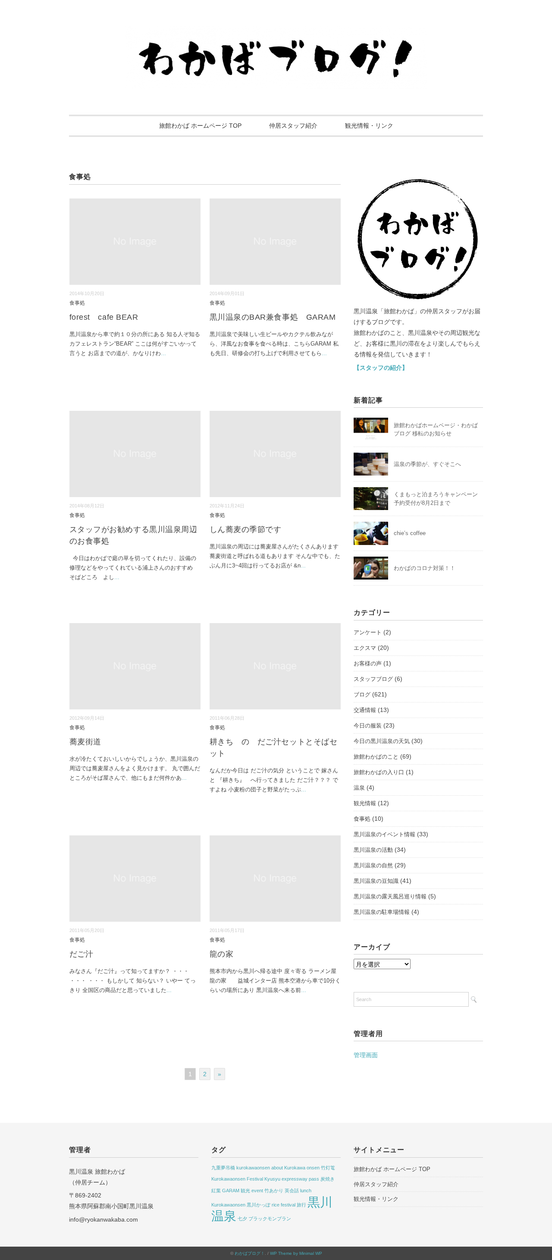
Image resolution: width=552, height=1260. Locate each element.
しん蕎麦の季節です (246, 529)
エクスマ (365, 648)
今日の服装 (368, 725)
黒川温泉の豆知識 (376, 881)
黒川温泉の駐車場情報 (382, 912)
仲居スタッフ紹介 (293, 125)
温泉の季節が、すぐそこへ (427, 464)
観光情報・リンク (369, 125)
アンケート (368, 632)
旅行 (301, 1204)
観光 (245, 1190)
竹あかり (273, 1190)
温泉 (359, 787)
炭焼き (327, 1178)
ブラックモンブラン (269, 1218)
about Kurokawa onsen (295, 1167)
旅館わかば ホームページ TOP (200, 125)
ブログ (362, 694)
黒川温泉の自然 (373, 865)
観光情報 (365, 803)
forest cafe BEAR (103, 317)
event (257, 1190)
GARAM (230, 1190)
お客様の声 (368, 663)
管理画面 (366, 1055)
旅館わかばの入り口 (379, 772)
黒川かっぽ (258, 1204)
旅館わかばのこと (376, 756)
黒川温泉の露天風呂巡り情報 (390, 896)
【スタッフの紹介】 (381, 367)
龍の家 (222, 954)
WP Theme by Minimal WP (296, 1253)
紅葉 (216, 1190)
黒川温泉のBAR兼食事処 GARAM (273, 317)
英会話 (292, 1190)
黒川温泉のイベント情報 (384, 834)
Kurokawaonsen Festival (237, 1178)
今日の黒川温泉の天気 (382, 741)
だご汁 (81, 954)
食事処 (77, 303)
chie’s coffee (410, 533)
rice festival (283, 1204)
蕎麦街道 (85, 741)
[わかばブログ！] (276, 31)
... (163, 353)
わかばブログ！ (250, 1253)
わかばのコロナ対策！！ (424, 568)
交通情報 (365, 710)
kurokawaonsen (253, 1167)
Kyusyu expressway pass (291, 1178)
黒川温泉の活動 (373, 850)
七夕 (242, 1218)
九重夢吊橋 (223, 1167)
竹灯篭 (328, 1167)
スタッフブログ (373, 679)
